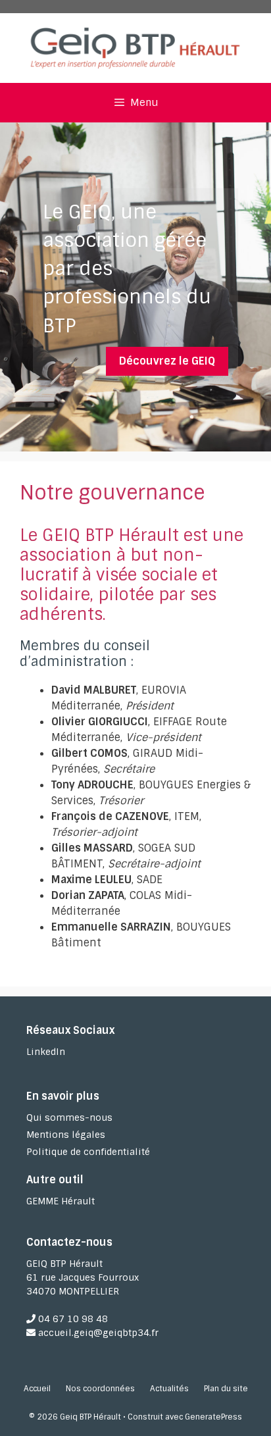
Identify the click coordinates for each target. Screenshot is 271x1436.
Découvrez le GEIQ (167, 361)
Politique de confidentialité (88, 1152)
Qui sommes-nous (69, 1117)
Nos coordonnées (100, 1388)
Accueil (37, 1388)
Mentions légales (65, 1135)
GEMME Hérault (60, 1201)
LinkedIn (45, 1052)
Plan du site (226, 1388)
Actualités (169, 1388)
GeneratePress (213, 1417)
